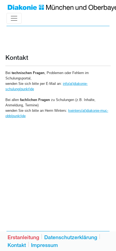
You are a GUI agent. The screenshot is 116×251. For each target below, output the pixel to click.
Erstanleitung (23, 237)
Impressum (44, 245)
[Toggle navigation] (14, 18)
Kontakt (17, 245)
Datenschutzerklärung (70, 237)
